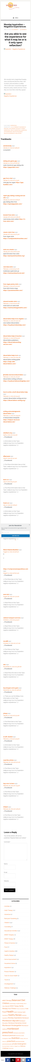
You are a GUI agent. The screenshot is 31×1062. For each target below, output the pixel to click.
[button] (15, 525)
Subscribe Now (15, 535)
